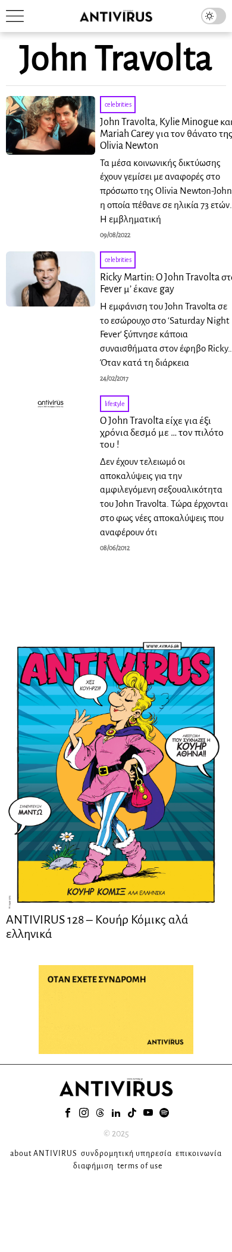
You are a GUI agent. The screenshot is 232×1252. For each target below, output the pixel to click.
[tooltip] (68, 1113)
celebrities (118, 104)
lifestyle (115, 403)
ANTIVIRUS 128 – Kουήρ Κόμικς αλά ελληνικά (97, 926)
